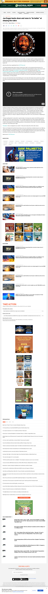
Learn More (34, 590)
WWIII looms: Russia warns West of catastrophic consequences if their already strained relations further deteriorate (29, 295)
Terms (29, 582)
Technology (26, 13)
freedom (34, 28)
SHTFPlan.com (22, 65)
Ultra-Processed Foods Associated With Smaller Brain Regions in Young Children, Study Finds (20, 477)
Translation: (5, 125)
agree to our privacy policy (18, 591)
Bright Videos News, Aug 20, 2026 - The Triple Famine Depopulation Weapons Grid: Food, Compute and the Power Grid (29, 551)
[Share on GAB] (14, 26)
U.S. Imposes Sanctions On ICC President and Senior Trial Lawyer (15, 430)
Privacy (26, 582)
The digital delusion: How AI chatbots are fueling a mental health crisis (15, 491)
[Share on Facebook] (6, 26)
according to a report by (20, 70)
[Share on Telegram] (11, 26)
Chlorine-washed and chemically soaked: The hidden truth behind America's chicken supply (19, 445)
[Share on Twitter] (9, 26)
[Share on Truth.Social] (16, 26)
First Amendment (24, 28)
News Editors (11, 23)
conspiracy (11, 28)
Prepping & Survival (40, 12)
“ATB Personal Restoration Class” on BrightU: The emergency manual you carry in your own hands (20, 459)
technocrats (20, 29)
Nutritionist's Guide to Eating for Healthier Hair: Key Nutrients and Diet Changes (17, 465)
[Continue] (34, 572)
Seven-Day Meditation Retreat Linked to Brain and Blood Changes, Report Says (17, 442)
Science (20, 13)
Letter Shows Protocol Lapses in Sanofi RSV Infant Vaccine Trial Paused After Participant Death (20, 480)
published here (21, 585)
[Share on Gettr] (18, 26)
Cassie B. (21, 166)
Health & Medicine (21, 12)
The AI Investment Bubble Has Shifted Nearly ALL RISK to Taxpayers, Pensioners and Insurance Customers (29, 546)
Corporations (7, 16)
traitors (23, 29)
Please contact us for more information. (9, 320)
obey (3, 29)
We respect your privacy (24, 574)
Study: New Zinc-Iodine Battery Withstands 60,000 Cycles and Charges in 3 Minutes (18, 468)
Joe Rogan (39, 28)
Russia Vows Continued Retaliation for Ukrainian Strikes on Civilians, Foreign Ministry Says (19, 433)
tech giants (15, 29)
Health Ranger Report (7, 516)
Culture (14, 12)
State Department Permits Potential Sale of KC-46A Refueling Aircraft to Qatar (17, 448)
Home (5, 12)
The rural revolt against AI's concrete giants (11, 456)
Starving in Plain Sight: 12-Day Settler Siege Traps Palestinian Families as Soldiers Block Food (19, 454)
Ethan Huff (21, 175)
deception (15, 28)
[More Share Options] (21, 26)
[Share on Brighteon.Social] (4, 26)
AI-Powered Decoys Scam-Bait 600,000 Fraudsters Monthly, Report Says (16, 427)
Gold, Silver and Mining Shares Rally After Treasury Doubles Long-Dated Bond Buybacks (19, 471)
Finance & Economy (30, 12)
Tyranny (26, 29)
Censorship (7, 28)
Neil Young (43, 28)
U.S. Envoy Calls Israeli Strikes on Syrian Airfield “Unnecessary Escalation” (16, 440)
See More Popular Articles (24, 497)
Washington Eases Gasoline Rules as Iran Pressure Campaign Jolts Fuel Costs (17, 494)
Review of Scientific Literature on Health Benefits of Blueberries (14, 488)
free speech (30, 28)
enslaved (19, 28)
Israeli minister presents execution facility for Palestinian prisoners (15, 451)
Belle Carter (21, 185)
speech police (7, 29)
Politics (8, 12)
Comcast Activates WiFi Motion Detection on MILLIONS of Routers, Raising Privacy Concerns (20, 462)
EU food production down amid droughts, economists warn (13, 483)
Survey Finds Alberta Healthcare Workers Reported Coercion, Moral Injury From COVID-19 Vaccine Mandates (23, 486)
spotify (11, 29)
